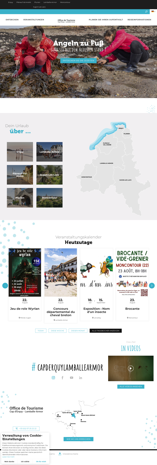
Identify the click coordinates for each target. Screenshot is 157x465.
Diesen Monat (78, 331)
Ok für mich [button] (41, 462)
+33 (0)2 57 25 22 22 (27, 428)
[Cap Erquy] (26, 410)
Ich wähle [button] (25, 462)
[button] (12, 19)
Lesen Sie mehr (8, 457)
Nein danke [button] (9, 462)
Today (41, 331)
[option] (78, 49)
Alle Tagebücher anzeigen (105, 331)
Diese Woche (57, 331)
